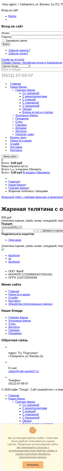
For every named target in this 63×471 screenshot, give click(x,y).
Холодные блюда (19, 320)
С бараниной (30, 417)
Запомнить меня (16, 40)
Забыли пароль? (19, 50)
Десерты (14, 326)
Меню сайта (10, 156)
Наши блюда (16, 184)
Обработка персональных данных (30, 303)
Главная (13, 181)
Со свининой (30, 405)
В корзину (29, 172)
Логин (5, 33)
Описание (14, 239)
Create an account (12, 59)
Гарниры (14, 330)
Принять (33, 465)
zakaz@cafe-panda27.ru (23, 371)
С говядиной (30, 414)
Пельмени (15, 333)
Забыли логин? (18, 53)
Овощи (26, 420)
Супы (12, 323)
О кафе (13, 297)
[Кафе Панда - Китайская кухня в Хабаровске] (31, 62)
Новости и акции (19, 294)
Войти (12, 16)
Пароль (6, 36)
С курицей (29, 411)
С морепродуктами (34, 408)
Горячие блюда (18, 187)
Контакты (14, 300)
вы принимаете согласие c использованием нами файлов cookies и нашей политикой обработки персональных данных (33, 452)
